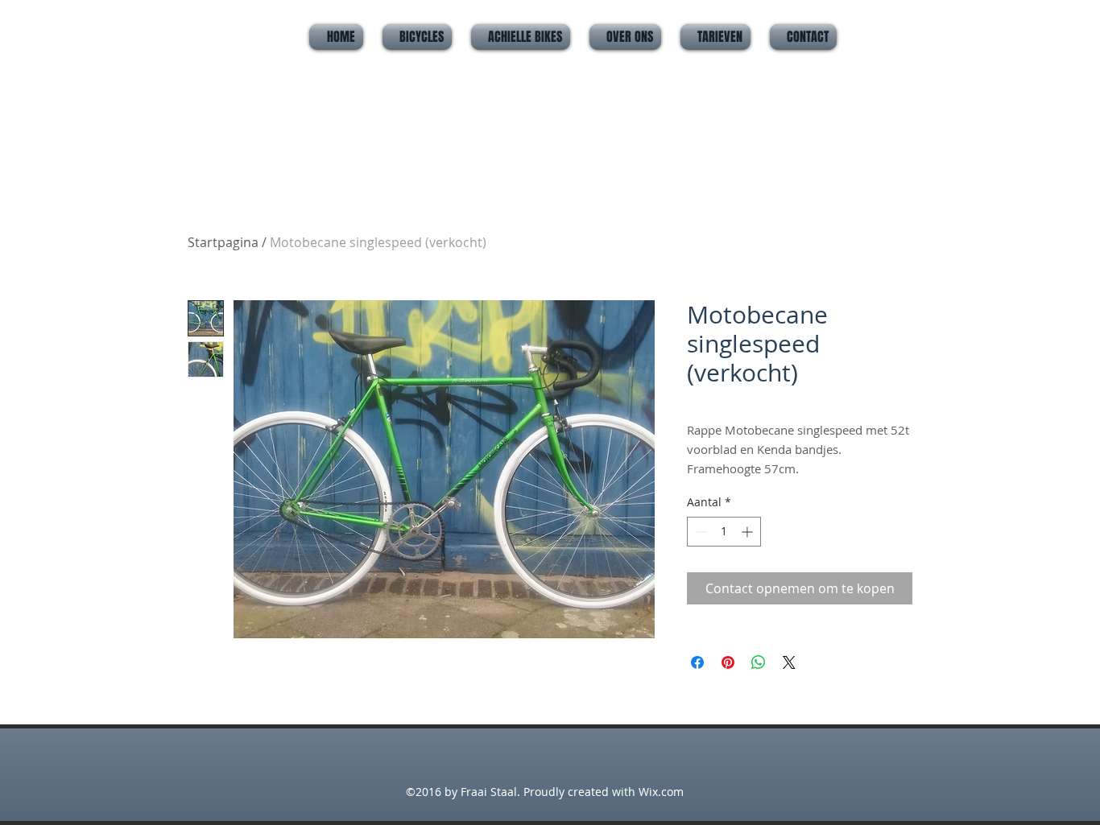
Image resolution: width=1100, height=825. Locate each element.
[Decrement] (699, 532)
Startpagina (223, 242)
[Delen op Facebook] (697, 662)
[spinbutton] (723, 532)
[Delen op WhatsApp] (758, 662)
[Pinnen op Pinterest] (728, 662)
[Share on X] (789, 662)
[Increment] (748, 532)
